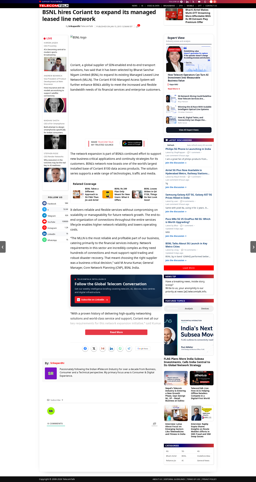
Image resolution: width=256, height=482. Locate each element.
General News (203, 460)
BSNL (184, 456)
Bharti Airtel (171, 456)
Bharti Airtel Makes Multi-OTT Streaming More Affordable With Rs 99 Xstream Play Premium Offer (198, 16)
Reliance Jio (171, 460)
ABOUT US (157, 479)
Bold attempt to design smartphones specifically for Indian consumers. (55, 130)
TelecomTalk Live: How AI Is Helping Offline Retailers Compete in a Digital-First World (200, 393)
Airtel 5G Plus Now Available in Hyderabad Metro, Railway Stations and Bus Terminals (186, 172)
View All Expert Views (189, 130)
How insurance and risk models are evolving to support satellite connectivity (54, 91)
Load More (189, 267)
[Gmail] (103, 348)
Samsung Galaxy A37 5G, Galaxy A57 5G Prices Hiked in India (188, 196)
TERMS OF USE (193, 479)
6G (167, 451)
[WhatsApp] (120, 348)
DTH (181, 5)
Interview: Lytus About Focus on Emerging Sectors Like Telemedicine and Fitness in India (175, 429)
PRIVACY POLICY (209, 479)
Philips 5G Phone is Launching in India (188, 149)
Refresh (170, 145)
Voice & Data (153, 5)
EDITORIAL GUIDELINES (174, 479)
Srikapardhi (74, 26)
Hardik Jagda (51, 42)
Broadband (169, 5)
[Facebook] (85, 348)
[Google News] (142, 348)
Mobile (190, 5)
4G (198, 451)
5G (183, 451)
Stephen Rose (51, 153)
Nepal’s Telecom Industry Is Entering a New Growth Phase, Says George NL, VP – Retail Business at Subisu (175, 394)
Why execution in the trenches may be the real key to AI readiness (55, 163)
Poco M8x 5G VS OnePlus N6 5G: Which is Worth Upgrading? (188, 220)
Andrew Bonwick (53, 75)
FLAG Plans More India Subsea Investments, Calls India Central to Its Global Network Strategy (187, 362)
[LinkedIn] (111, 348)
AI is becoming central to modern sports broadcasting (55, 52)
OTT (199, 5)
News (134, 5)
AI (142, 5)
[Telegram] (129, 348)
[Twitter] (94, 348)
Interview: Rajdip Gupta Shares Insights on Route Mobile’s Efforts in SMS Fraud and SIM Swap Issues (201, 430)
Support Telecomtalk (52, 1)
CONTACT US (211, 5)
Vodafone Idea (203, 456)
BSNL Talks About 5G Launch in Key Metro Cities (186, 245)
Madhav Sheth (51, 120)
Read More (116, 332)
